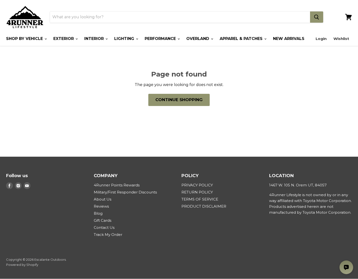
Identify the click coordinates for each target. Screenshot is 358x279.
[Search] (316, 17)
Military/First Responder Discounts (125, 192)
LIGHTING (124, 38)
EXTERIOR (64, 38)
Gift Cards (102, 220)
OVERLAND (198, 38)
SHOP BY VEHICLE (25, 38)
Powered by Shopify (22, 265)
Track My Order (108, 234)
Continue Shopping (179, 99)
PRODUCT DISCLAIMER (203, 206)
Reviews (101, 206)
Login (321, 38)
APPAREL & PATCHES (242, 38)
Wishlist (341, 38)
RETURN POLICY (197, 192)
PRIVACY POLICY (197, 185)
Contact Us (104, 227)
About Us (102, 199)
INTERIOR (94, 38)
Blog (98, 213)
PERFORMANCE (161, 38)
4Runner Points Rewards (117, 185)
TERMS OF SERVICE (199, 199)
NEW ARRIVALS (288, 38)
